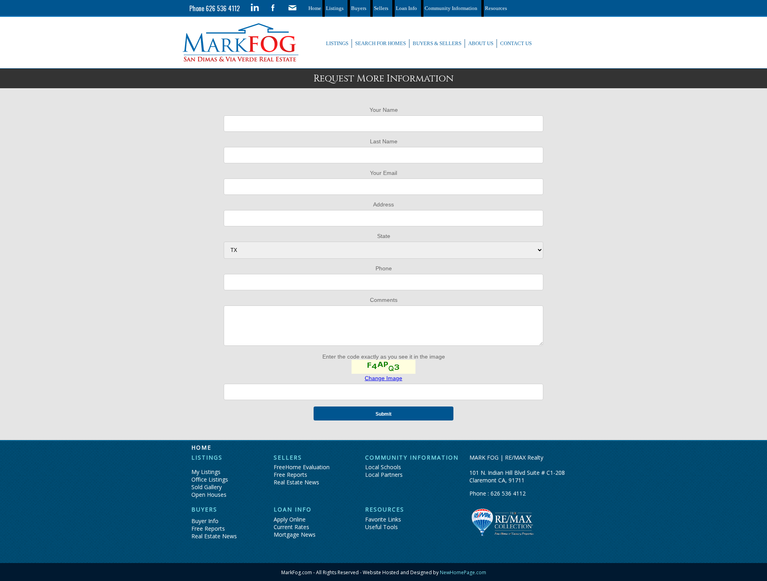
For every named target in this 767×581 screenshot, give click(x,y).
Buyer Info (205, 521)
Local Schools (383, 467)
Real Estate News (296, 482)
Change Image (383, 378)
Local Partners (384, 474)
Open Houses (209, 494)
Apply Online (290, 519)
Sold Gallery (206, 487)
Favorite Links (383, 519)
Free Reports (290, 474)
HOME (201, 447)
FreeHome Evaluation (302, 467)
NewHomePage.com (462, 572)
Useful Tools (381, 527)
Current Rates (291, 527)
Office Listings (209, 479)
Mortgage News (295, 534)
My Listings (206, 472)
